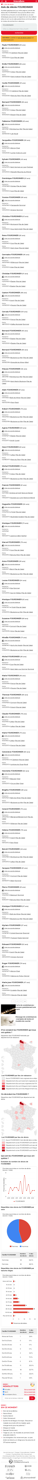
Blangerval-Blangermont (19, 817)
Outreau (13, 186)
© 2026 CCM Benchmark (28, 1458)
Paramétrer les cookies (22, 1456)
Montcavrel (14, 224)
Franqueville (15, 205)
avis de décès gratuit (24, 38)
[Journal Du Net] (10, 1470)
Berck (12, 569)
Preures (13, 305)
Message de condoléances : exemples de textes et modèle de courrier (26, 1019)
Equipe (17, 1452)
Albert (12, 881)
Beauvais (13, 779)
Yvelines (30, 167)
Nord (16, 134)
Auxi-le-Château (15, 593)
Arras (12, 267)
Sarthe (24, 536)
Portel (13, 512)
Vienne (26, 976)
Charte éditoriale (24, 1452)
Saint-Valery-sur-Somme (19, 669)
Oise (17, 148)
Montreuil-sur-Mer (16, 129)
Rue (11, 588)
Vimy (12, 631)
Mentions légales (7, 1458)
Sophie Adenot (8, 1416)
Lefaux (13, 455)
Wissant (13, 115)
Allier (26, 362)
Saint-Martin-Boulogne (18, 381)
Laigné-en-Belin (15, 536)
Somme (22, 205)
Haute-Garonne (23, 938)
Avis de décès (9, 4)
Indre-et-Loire (21, 153)
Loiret (17, 440)
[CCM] (28, 1466)
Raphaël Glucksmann (10, 1430)
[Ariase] (10, 1478)
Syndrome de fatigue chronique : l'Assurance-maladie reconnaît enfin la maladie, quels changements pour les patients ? (18, 1423)
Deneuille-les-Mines (17, 362)
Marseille (14, 172)
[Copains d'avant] (10, 1474)
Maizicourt (13, 895)
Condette (13, 990)
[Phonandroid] (28, 1478)
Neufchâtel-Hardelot (17, 517)
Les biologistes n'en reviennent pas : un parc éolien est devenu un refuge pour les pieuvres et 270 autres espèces (19, 1440)
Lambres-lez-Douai (17, 764)
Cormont (13, 626)
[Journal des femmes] (10, 1466)
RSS (22, 1454)
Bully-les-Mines (15, 398)
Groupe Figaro (16, 1458)
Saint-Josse (15, 248)
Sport (6, 1392)
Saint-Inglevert (16, 76)
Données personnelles (9, 1456)
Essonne (26, 933)
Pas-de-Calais (22, 53)
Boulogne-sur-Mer (16, 358)
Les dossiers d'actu (10, 1394)
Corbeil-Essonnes (16, 933)
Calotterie (14, 53)
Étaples (13, 281)
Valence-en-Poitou (17, 976)
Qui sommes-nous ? (8, 1452)
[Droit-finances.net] (28, 1470)
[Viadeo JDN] (28, 1474)
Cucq (12, 57)
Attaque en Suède (9, 1428)
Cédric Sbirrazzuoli (9, 1418)
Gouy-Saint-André (17, 229)
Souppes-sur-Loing (16, 498)
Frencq (13, 319)
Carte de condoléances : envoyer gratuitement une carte (26, 1007)
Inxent (12, 300)
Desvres (14, 995)
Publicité (32, 1452)
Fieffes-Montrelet (16, 324)
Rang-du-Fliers (16, 96)
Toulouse (14, 938)
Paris (12, 402)
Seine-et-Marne (27, 493)
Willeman (14, 823)
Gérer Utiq (32, 1456)
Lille (12, 134)
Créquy (13, 72)
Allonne (13, 148)
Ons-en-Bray (15, 783)
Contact (8, 1454)
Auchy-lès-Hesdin (17, 645)
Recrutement (28, 1454)
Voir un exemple (29, 1389)
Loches (13, 153)
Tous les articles (16, 1454)
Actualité (7, 1389)
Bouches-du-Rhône (24, 172)
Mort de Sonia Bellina (10, 1411)
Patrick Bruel (7, 1413)
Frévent (13, 707)
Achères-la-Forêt (15, 493)
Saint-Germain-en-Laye (18, 167)
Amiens (13, 210)
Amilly (12, 440)
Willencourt (15, 262)
